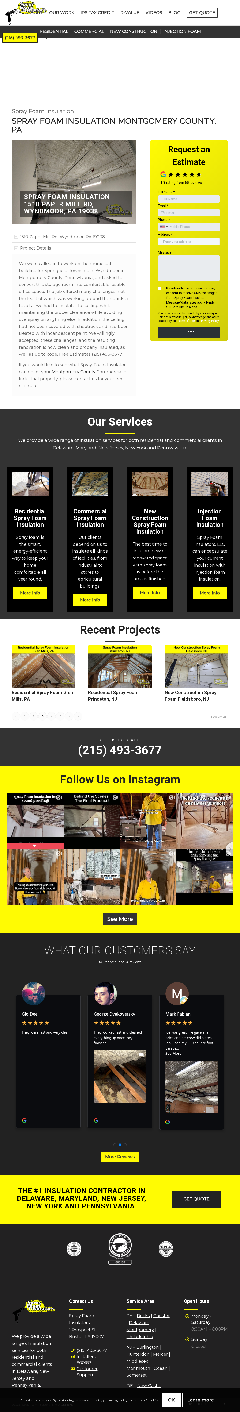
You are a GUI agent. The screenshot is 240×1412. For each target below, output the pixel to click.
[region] (74, 325)
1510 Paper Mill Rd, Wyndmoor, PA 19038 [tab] (62, 236)
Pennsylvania (26, 1385)
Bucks (143, 1315)
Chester (161, 1315)
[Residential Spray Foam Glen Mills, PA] (43, 666)
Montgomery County (73, 371)
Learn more (201, 1400)
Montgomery (140, 1329)
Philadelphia (140, 1336)
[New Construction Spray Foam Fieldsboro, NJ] (196, 666)
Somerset (137, 1375)
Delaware (27, 1371)
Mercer (160, 1354)
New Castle (149, 1385)
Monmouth (138, 1368)
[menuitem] (14, 12)
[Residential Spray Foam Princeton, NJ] (120, 666)
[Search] (45, 37)
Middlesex (137, 1361)
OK (171, 1400)
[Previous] (22, 182)
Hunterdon (138, 1354)
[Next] (126, 182)
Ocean (161, 1368)
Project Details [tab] (35, 248)
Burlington (147, 1347)
